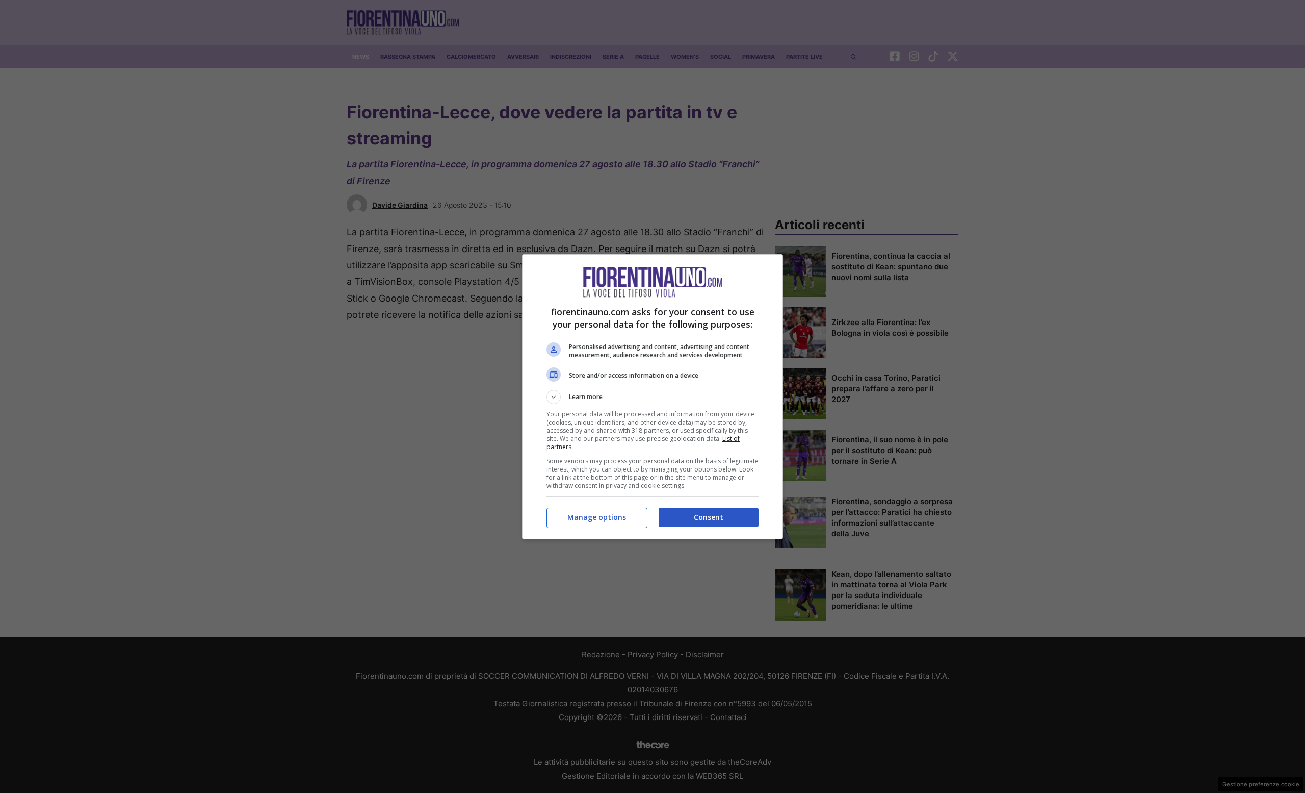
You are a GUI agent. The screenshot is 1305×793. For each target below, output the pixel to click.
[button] (652, 397)
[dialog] (652, 396)
